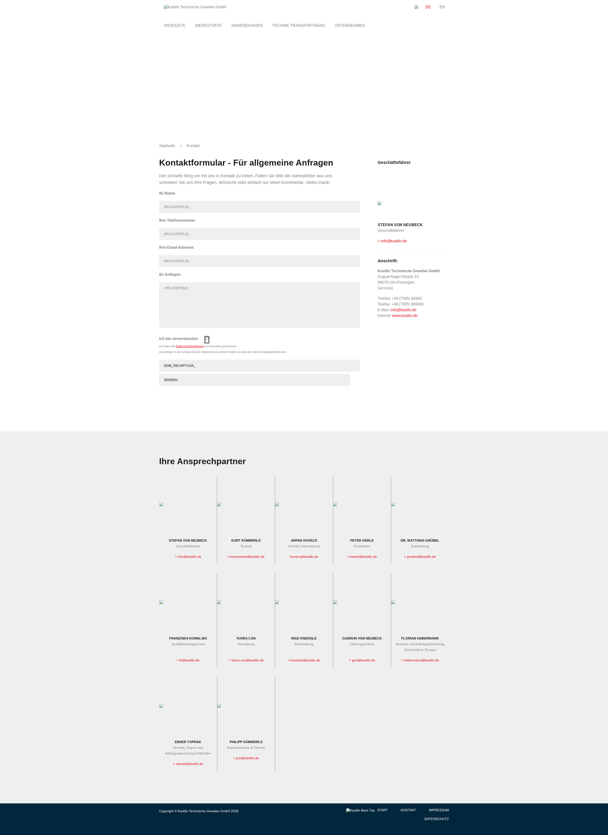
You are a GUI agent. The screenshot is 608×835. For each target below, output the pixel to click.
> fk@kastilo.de (188, 660)
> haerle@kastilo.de (362, 556)
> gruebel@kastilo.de (420, 556)
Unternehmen (350, 26)
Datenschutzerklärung (190, 346)
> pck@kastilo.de (246, 758)
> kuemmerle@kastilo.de (246, 556)
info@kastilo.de (403, 310)
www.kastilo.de (405, 316)
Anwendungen (247, 26)
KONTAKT (408, 810)
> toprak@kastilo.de (188, 764)
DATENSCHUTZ (436, 819)
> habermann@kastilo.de (420, 660)
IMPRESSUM (439, 810)
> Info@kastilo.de (392, 241)
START (382, 810)
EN (442, 7)
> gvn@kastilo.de (362, 660)
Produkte (174, 26)
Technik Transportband (298, 26)
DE (428, 7)
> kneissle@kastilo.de (304, 660)
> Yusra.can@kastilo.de (246, 660)
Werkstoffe (208, 26)
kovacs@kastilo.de (304, 556)
